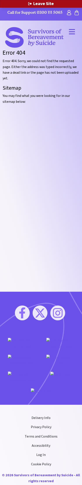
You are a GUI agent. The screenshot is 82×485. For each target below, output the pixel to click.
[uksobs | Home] (34, 37)
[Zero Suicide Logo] (60, 360)
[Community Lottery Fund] (22, 343)
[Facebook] (22, 312)
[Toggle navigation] (72, 31)
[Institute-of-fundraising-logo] (22, 360)
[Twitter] (40, 312)
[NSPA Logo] (60, 374)
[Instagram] (57, 312)
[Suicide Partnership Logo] (22, 377)
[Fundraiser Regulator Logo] (60, 343)
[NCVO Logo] (41, 391)
